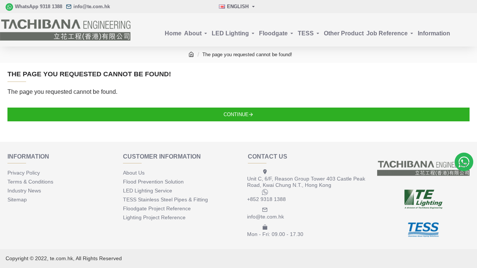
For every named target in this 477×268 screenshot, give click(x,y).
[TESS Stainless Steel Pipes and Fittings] (423, 229)
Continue (236, 114)
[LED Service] (423, 199)
